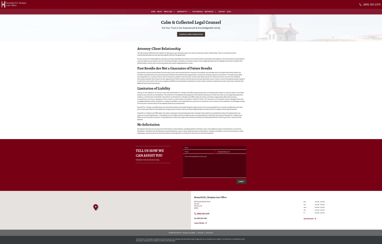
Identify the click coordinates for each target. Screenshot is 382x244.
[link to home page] (13, 4)
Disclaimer (209, 233)
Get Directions (309, 219)
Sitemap (201, 233)
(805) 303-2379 (203, 213)
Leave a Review (199, 223)
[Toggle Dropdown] (174, 12)
